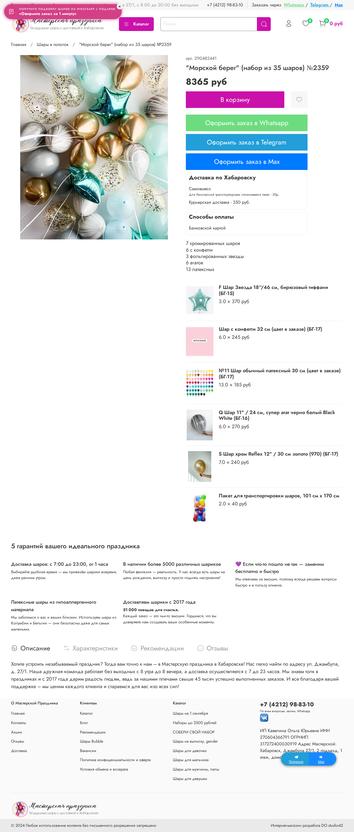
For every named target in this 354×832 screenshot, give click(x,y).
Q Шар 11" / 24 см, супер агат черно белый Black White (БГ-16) (277, 415)
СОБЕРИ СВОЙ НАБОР (194, 732)
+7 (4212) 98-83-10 (225, 5)
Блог (84, 722)
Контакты (18, 722)
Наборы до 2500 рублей (195, 722)
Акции (16, 732)
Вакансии (88, 750)
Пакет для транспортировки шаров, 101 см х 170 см (279, 495)
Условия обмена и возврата (104, 769)
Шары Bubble (91, 741)
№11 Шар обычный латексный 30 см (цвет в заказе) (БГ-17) (280, 373)
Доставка (19, 750)
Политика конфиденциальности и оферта (115, 760)
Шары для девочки (190, 750)
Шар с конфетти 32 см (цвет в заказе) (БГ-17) (270, 329)
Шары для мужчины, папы (196, 769)
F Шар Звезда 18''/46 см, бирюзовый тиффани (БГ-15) (273, 290)
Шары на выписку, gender (195, 741)
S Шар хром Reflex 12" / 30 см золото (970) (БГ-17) (278, 454)
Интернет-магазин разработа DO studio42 (307, 825)
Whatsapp (295, 5)
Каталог (141, 24)
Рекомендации (93, 732)
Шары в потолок (53, 44)
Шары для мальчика (191, 760)
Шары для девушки (190, 778)
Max (339, 5)
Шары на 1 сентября (190, 713)
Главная (18, 44)
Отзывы (17, 741)
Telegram (320, 5)
